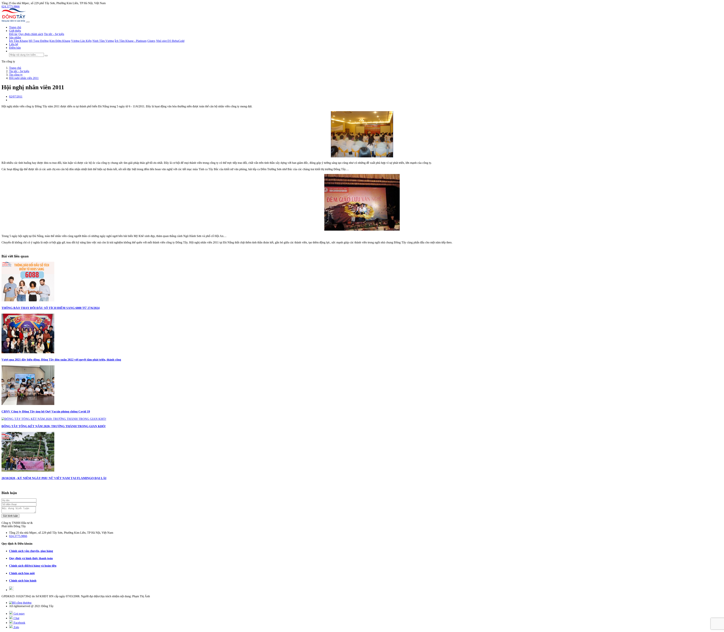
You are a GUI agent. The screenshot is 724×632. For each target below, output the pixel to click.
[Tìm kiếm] (46, 55)
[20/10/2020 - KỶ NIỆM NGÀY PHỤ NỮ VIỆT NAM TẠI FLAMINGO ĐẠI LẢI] (28, 470)
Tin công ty (8, 61)
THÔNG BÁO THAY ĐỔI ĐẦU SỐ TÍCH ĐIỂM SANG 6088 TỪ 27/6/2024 (51, 307)
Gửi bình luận (10, 515)
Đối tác (13, 34)
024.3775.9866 (11, 6)
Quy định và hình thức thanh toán (31, 558)
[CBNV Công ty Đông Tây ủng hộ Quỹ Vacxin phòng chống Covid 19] (28, 404)
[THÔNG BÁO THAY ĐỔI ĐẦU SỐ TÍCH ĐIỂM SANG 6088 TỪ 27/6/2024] (28, 300)
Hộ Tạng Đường (39, 40)
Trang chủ (15, 27)
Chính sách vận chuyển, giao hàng (31, 551)
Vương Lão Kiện (81, 40)
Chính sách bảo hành (22, 580)
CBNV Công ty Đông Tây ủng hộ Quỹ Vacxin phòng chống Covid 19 (46, 411)
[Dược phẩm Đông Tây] (14, 20)
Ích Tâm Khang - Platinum (130, 40)
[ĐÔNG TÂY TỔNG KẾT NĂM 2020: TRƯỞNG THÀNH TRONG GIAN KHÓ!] (54, 418)
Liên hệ (13, 44)
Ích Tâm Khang (18, 40)
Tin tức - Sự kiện (54, 34)
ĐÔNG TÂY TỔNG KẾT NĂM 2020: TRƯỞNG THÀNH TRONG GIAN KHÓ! (54, 426)
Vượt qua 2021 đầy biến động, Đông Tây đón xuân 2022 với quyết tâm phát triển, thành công (61, 359)
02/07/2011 (15, 96)
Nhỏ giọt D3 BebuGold (170, 40)
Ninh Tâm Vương (103, 40)
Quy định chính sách (30, 34)
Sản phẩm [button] (15, 37)
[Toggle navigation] (28, 21)
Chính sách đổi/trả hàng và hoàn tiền (32, 565)
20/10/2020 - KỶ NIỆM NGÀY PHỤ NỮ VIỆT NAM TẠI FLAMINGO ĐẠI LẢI (54, 478)
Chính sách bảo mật (22, 573)
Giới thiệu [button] (15, 30)
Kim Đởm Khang (59, 40)
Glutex (151, 40)
